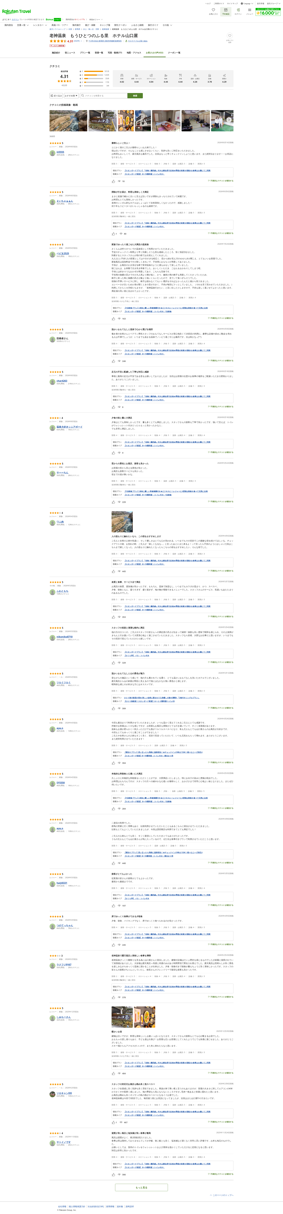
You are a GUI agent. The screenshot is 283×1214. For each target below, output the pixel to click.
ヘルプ (208, 4)
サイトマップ (232, 4)
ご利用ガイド (219, 4)
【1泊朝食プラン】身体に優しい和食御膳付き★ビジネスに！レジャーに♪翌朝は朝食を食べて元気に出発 (166, 308)
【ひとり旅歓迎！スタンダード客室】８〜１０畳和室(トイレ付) (149, 701)
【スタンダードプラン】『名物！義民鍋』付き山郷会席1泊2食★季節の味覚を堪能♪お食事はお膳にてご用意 (167, 170)
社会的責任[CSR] (96, 1206)
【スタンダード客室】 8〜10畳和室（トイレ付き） (144, 174)
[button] (68, 120)
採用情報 (110, 1206)
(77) (115, 52)
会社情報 (62, 1206)
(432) (154, 52)
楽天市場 (260, 4)
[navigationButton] (229, 120)
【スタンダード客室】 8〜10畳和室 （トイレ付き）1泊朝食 (148, 311)
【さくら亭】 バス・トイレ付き (136, 655)
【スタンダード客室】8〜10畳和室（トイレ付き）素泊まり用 (148, 756)
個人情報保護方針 (77, 1206)
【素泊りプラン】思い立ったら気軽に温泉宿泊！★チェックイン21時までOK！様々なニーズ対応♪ (163, 752)
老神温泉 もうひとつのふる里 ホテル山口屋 (94, 35)
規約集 (120, 1206)
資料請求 (130, 1206)
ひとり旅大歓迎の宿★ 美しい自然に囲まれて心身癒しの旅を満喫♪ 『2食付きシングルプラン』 (162, 698)
